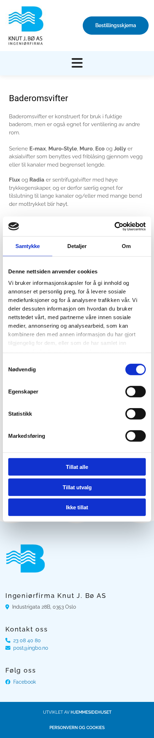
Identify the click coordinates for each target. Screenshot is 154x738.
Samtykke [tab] (27, 246)
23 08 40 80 (27, 640)
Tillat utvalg (77, 487)
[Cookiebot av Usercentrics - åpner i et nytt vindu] (114, 226)
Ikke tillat (77, 507)
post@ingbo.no (30, 648)
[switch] (135, 391)
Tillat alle (77, 467)
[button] (116, 25)
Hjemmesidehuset (91, 712)
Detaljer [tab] (77, 246)
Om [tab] (126, 246)
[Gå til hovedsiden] (25, 25)
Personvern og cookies (77, 727)
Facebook (24, 682)
